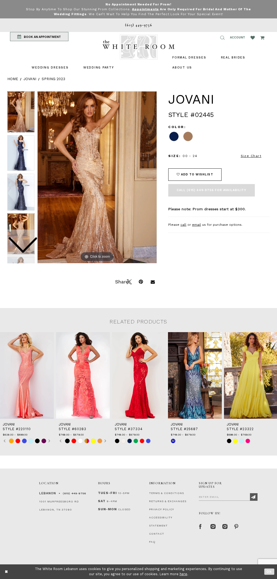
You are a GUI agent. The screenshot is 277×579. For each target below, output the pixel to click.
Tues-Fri (107, 493)
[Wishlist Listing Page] (253, 37)
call (183, 225)
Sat (101, 501)
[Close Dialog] (7, 571)
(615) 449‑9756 (74, 493)
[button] (222, 37)
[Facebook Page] (200, 526)
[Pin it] (140, 281)
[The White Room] (138, 47)
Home (12, 79)
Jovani (30, 79)
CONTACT (156, 533)
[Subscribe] (254, 497)
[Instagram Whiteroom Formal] (212, 526)
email (196, 225)
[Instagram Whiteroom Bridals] (224, 526)
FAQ (152, 541)
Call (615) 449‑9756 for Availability (211, 190)
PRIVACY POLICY (161, 509)
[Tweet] (128, 281)
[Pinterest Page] (236, 526)
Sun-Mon (107, 509)
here (183, 574)
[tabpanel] (97, 177)
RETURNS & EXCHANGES (167, 501)
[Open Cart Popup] (262, 37)
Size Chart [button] (251, 156)
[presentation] (27, 375)
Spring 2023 (53, 79)
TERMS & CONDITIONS (166, 493)
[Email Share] (152, 281)
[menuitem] (50, 68)
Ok (269, 572)
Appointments (145, 9)
